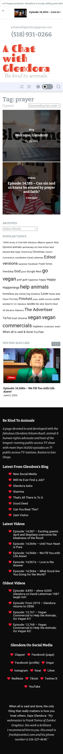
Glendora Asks (23, 486)
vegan (34, 317)
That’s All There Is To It (28, 497)
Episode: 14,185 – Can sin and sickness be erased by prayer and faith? (31, 187)
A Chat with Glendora (26, 58)
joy (16, 293)
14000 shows (9, 242)
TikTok (7, 318)
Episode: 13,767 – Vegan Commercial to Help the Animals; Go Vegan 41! (35, 615)
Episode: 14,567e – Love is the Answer (36, 12)
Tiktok (34, 678)
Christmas (39, 251)
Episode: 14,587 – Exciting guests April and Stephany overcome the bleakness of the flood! (35, 535)
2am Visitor (21, 515)
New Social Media (25, 474)
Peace (5, 299)
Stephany (19, 310)
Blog (31, 129)
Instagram (21, 670)
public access (46, 299)
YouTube (39, 332)
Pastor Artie (54, 294)
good (23, 271)
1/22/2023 (31, 198)
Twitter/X (51, 678)
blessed (6, 252)
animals (17, 247)
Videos (31, 177)
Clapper (20, 654)
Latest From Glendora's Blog (25, 467)
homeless (8, 293)
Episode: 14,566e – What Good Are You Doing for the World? (36, 572)
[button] (53, 344)
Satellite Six (33, 304)
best (52, 247)
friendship (8, 271)
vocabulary (49, 326)
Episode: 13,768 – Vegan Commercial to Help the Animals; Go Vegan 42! (35, 628)
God (17, 271)
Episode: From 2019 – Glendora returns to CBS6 (34, 604)
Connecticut (8, 258)
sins (42, 304)
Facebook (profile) (27, 662)
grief (19, 279)
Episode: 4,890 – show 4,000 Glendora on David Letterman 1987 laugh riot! (36, 594)
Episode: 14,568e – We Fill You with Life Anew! (36, 554)
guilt (24, 279)
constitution (20, 257)
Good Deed (20, 503)
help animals (34, 287)
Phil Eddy (13, 299)
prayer (35, 299)
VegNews (38, 326)
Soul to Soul (51, 304)
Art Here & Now (41, 247)
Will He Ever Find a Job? (28, 480)
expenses (23, 264)
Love (44, 294)
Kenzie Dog (24, 294)
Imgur (50, 662)
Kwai (38, 670)
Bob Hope (15, 252)
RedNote (17, 678)
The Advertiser (38, 309)
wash (57, 326)
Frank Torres (45, 263)
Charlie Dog (26, 252)
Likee (51, 670)
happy (42, 279)
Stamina (18, 491)
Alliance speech (45, 242)
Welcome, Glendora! (31, 135)
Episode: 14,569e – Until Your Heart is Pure (36, 545)
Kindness (35, 294)
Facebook (33, 264)
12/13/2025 (31, 141)
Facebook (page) (43, 654)
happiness (33, 279)
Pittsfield (25, 299)
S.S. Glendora (19, 304)
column (48, 252)
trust (14, 318)
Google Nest (34, 271)
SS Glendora (8, 310)
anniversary (28, 247)
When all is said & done (18, 332)
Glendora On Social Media (31, 645)
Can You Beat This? (25, 509)
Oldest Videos (14, 583)
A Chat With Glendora (26, 242)
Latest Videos (14, 524)
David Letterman (35, 257)
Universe (22, 318)
